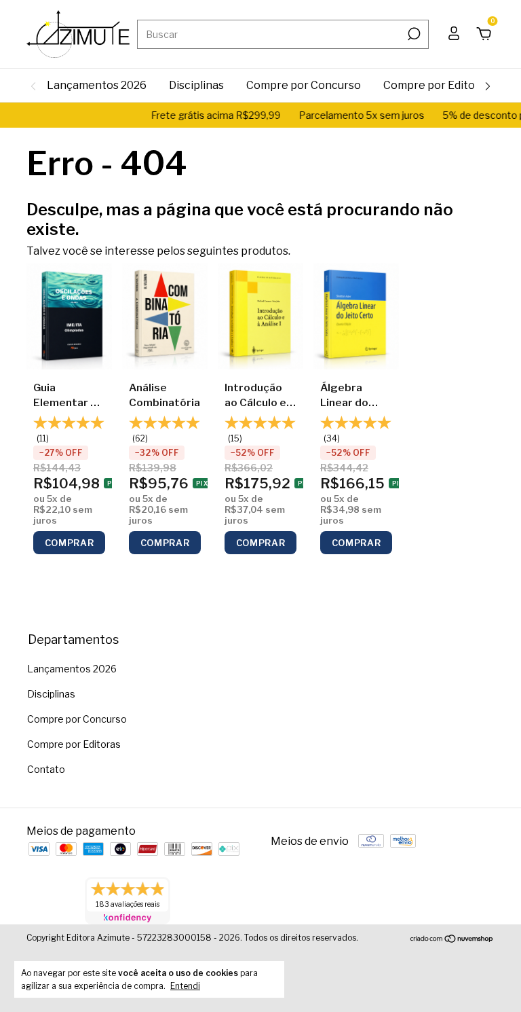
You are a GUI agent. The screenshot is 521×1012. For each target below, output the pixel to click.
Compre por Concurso (303, 85)
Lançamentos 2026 (97, 85)
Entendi (185, 986)
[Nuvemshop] (452, 939)
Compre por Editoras (437, 85)
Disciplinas (196, 85)
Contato (46, 769)
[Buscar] (412, 34)
